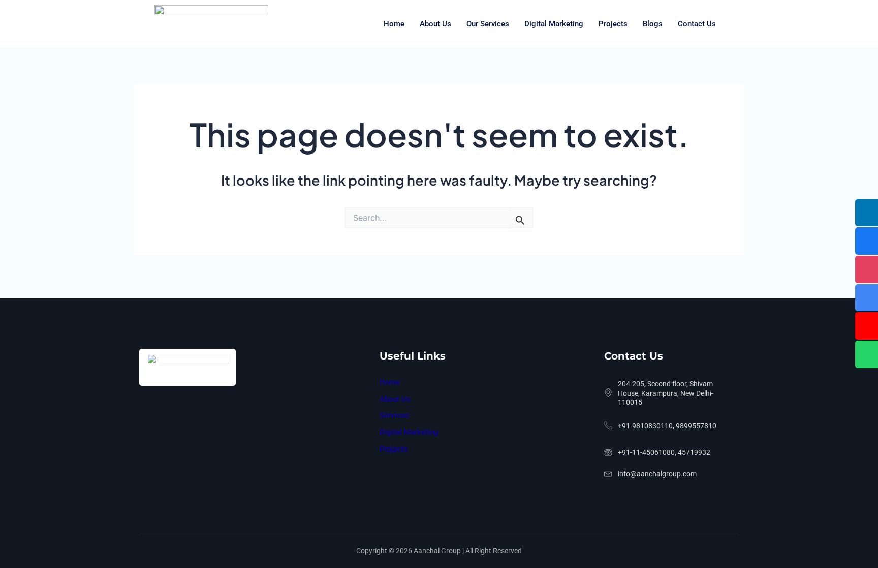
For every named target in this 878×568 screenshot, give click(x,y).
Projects (613, 23)
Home (394, 23)
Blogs (653, 23)
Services (394, 415)
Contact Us (697, 23)
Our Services (487, 23)
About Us (435, 23)
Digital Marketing (553, 23)
